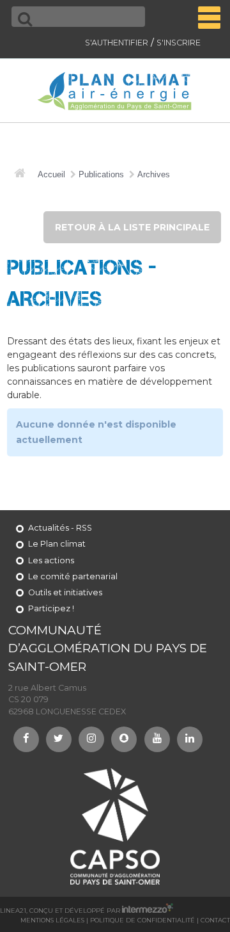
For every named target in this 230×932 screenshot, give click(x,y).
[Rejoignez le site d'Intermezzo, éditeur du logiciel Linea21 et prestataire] (147, 910)
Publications (101, 174)
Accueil (51, 174)
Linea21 (13, 910)
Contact (215, 920)
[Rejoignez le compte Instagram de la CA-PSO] (91, 739)
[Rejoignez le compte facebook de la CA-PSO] (26, 739)
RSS (84, 528)
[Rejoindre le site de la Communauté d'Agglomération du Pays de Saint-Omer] (115, 826)
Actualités (48, 528)
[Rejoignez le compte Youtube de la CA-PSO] (157, 739)
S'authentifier (116, 42)
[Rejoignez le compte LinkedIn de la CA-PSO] (190, 739)
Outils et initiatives (65, 592)
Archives (153, 174)
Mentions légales (52, 920)
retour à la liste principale (132, 227)
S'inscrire (179, 42)
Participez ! (51, 608)
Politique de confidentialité (142, 920)
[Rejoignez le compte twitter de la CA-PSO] (59, 739)
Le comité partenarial (73, 576)
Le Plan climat (57, 544)
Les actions (51, 560)
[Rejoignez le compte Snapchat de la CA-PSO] (124, 739)
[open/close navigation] (209, 17)
